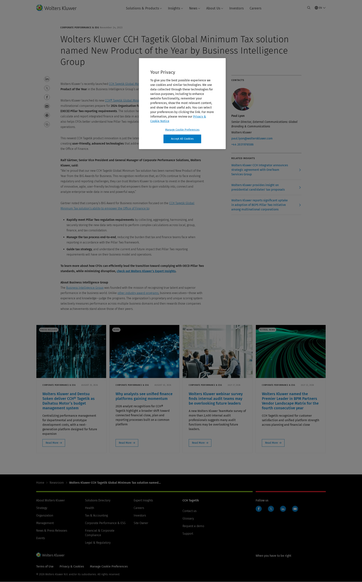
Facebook (259, 509)
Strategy (41, 508)
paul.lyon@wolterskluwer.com (252, 138)
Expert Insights (143, 500)
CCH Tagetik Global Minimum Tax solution (136, 84)
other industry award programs (138, 293)
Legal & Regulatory (97, 542)
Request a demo (193, 526)
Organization (44, 515)
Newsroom (57, 482)
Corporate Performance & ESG (105, 523)
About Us (213, 8)
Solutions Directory (97, 500)
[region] (182, 103)
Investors (236, 8)
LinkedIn (283, 509)
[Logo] (59, 7)
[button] (47, 79)
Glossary (188, 518)
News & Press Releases (51, 530)
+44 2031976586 (242, 144)
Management (45, 523)
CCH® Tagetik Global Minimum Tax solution (133, 100)
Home (40, 482)
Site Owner (141, 523)
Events (40, 538)
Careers (255, 8)
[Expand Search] (308, 8)
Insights (174, 8)
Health (89, 508)
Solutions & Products (142, 8)
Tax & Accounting (96, 515)
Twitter (271, 509)
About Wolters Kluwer (50, 500)
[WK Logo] (50, 555)
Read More (52, 442)
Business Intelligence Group (85, 287)
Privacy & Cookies (72, 566)
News (193, 8)
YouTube (295, 509)
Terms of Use (45, 566)
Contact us (189, 511)
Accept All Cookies (182, 138)
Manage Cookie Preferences (182, 129)
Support (188, 533)
